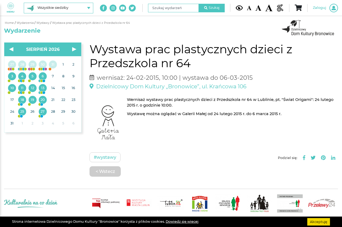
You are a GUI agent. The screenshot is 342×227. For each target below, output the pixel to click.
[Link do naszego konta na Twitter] (132, 8)
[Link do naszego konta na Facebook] (103, 8)
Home (10, 23)
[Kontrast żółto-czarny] (239, 7)
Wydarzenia (25, 23)
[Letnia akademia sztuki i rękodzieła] (53, 65)
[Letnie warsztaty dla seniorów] (33, 76)
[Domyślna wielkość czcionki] (249, 8)
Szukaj (214, 8)
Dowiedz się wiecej (182, 222)
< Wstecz (105, 171)
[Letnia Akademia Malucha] (12, 76)
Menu (10, 11)
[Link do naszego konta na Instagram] (113, 8)
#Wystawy (105, 157)
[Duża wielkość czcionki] (269, 8)
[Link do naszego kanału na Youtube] (122, 8)
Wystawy (43, 23)
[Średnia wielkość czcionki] (258, 8)
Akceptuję (318, 222)
